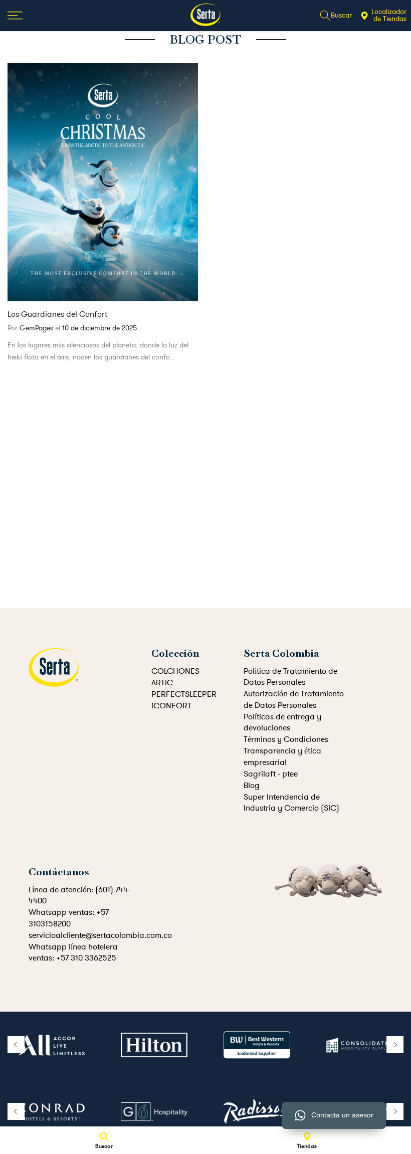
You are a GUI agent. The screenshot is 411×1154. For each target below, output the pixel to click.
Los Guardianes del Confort (57, 314)
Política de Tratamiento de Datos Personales (290, 677)
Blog (252, 785)
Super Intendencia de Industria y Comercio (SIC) (291, 803)
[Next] (394, 1044)
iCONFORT (171, 705)
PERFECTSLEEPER (184, 694)
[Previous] (16, 1044)
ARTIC (162, 682)
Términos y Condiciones (286, 739)
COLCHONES (175, 671)
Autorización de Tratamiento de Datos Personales (294, 699)
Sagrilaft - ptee (271, 774)
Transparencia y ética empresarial (282, 756)
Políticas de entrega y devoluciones (282, 722)
